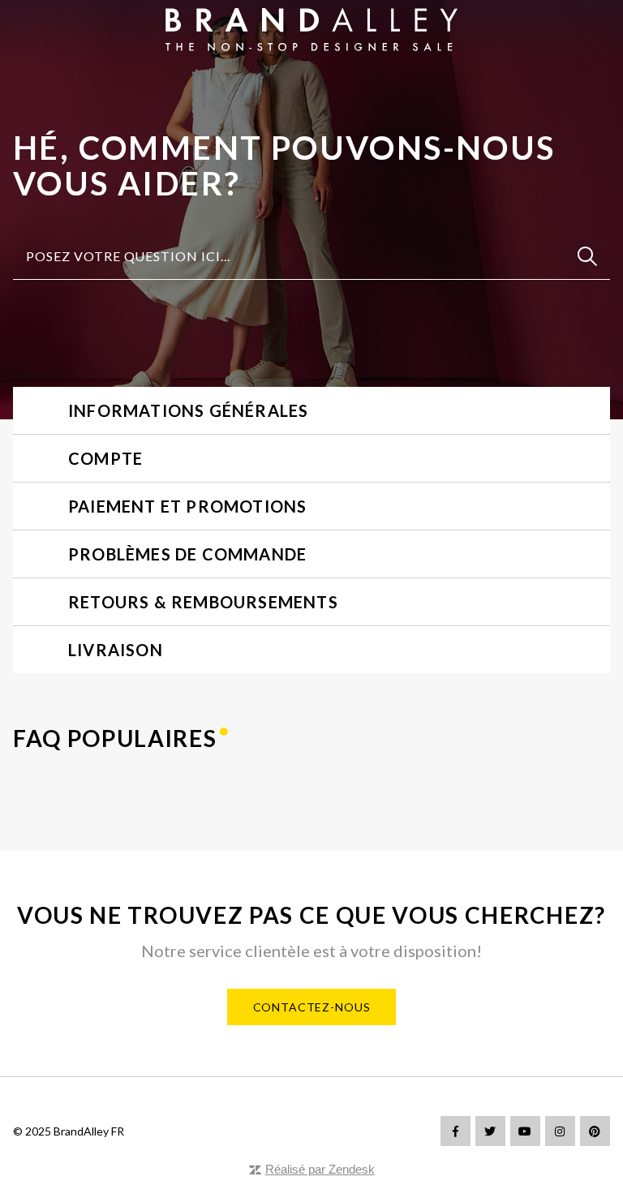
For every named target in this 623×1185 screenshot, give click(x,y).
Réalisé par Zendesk (320, 1169)
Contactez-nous (312, 1007)
